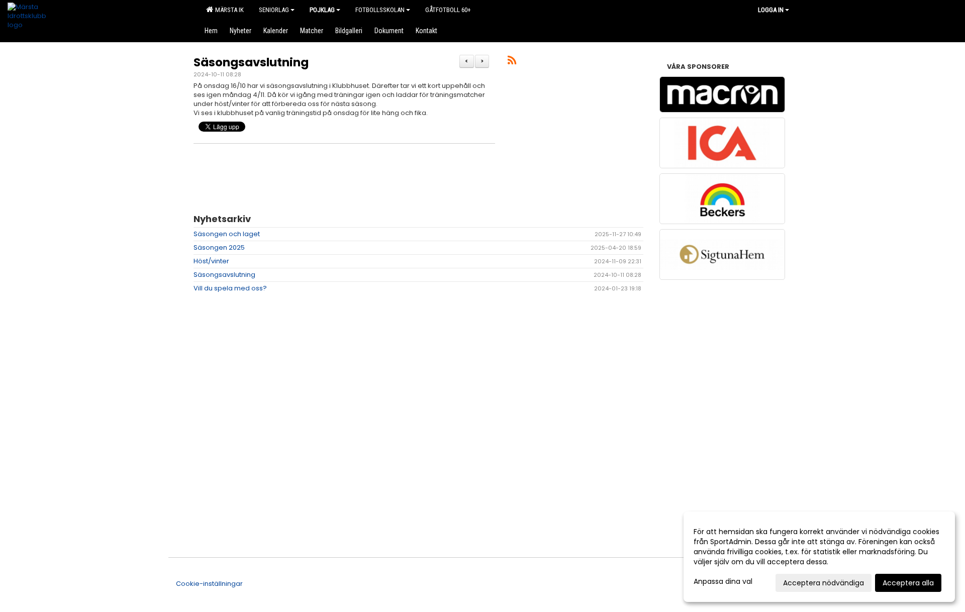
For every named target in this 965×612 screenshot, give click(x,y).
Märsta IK (228, 10)
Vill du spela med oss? (230, 288)
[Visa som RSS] (512, 62)
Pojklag (322, 10)
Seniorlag (274, 10)
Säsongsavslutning (251, 62)
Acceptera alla (908, 583)
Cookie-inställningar (209, 583)
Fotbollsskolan (380, 10)
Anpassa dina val (723, 581)
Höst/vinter (211, 261)
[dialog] (819, 557)
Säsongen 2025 (219, 247)
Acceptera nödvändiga (823, 583)
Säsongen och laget (227, 234)
